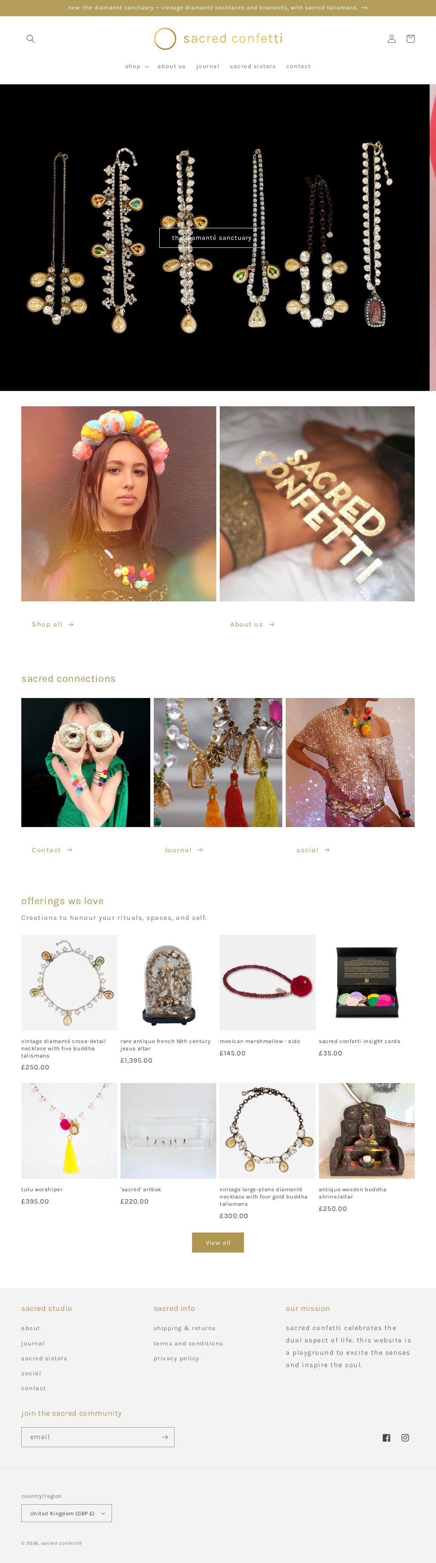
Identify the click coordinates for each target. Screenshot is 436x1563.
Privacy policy (177, 1358)
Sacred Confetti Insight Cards (359, 1041)
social (307, 850)
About (30, 1328)
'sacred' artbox (140, 1189)
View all (218, 1243)
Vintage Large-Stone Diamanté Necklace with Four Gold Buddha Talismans (264, 1196)
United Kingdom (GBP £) (62, 1513)
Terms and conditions (189, 1343)
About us (246, 624)
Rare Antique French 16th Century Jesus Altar (165, 1045)
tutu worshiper (42, 1189)
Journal (178, 850)
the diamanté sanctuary (218, 237)
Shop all (47, 624)
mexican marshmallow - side (260, 1041)
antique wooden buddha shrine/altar (353, 1193)
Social (31, 1373)
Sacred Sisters (44, 1358)
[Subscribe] (164, 1437)
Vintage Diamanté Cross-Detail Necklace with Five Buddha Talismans (63, 1048)
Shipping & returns (185, 1328)
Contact (46, 850)
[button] (30, 38)
